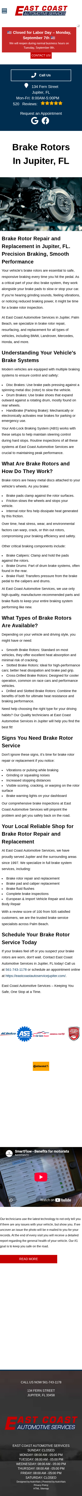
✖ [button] (78, 25)
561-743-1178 (16, 969)
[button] (35, 120)
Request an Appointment (41, 113)
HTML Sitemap (41, 1488)
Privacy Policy (41, 1485)
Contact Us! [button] (41, 55)
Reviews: (26, 104)
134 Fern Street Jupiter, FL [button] (45, 89)
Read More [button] (28, 1259)
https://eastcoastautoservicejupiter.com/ (36, 976)
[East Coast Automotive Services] (41, 11)
